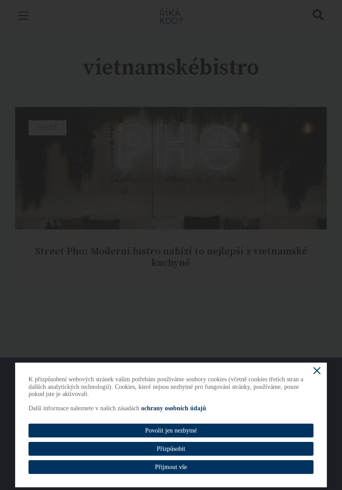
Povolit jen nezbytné (171, 430)
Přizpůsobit (171, 448)
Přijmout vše (171, 467)
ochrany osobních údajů (173, 408)
